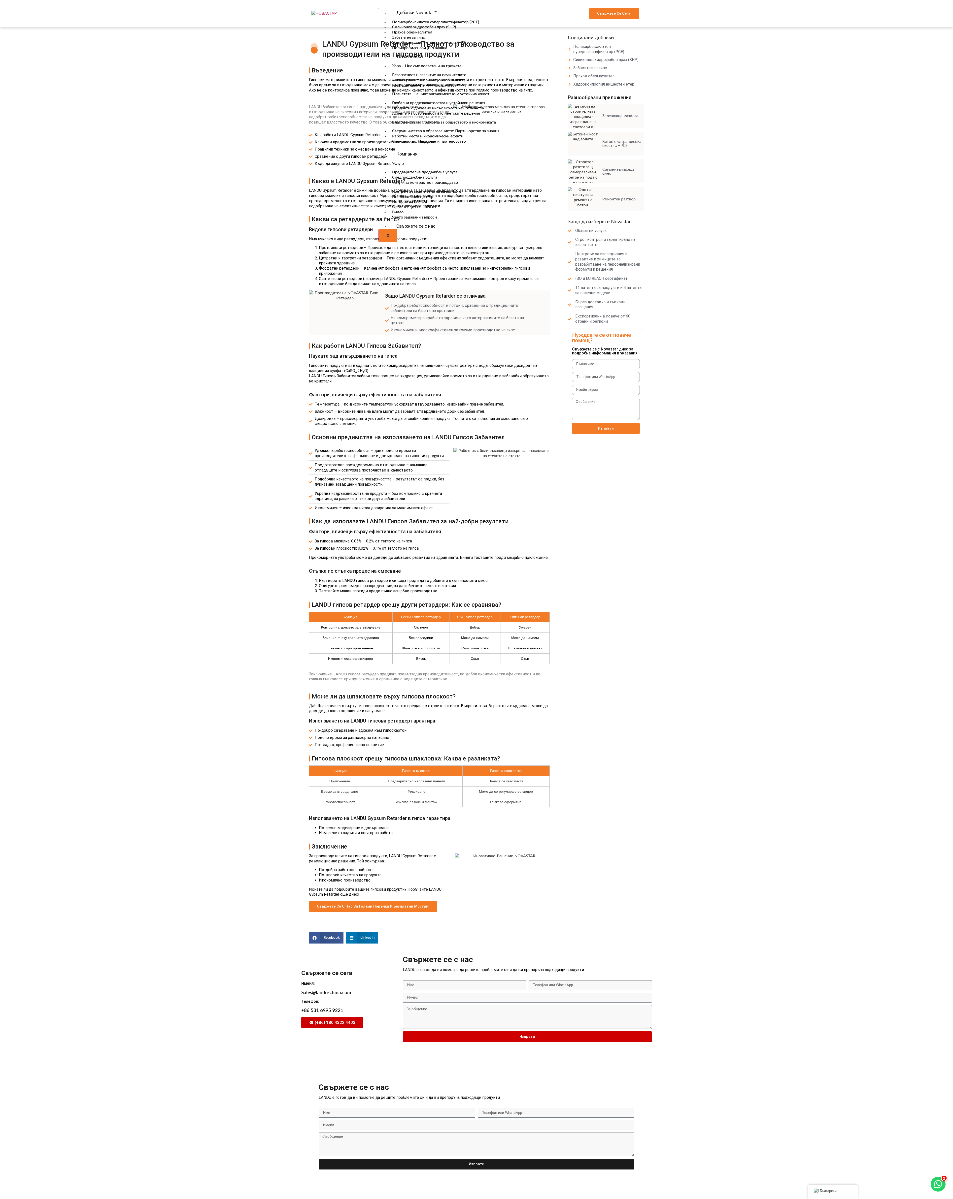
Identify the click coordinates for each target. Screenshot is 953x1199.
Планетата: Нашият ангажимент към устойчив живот (440, 94)
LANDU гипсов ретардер (356, 674)
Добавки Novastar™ (416, 12)
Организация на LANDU (414, 207)
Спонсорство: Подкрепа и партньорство (429, 141)
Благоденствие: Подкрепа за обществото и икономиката (444, 122)
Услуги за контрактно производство (425, 183)
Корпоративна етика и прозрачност (424, 85)
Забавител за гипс (339, 107)
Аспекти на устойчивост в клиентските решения (436, 113)
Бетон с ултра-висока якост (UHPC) (621, 144)
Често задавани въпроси (414, 217)
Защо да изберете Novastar (599, 221)
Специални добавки (591, 37)
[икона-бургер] (378, 8)
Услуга (398, 163)
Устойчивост (410, 56)
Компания (406, 154)
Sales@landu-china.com (326, 992)
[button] (326, 938)
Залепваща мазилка (620, 116)
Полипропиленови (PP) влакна (419, 48)
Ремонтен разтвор (619, 199)
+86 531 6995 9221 (322, 1010)
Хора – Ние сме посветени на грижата (426, 66)
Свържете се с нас (416, 226)
